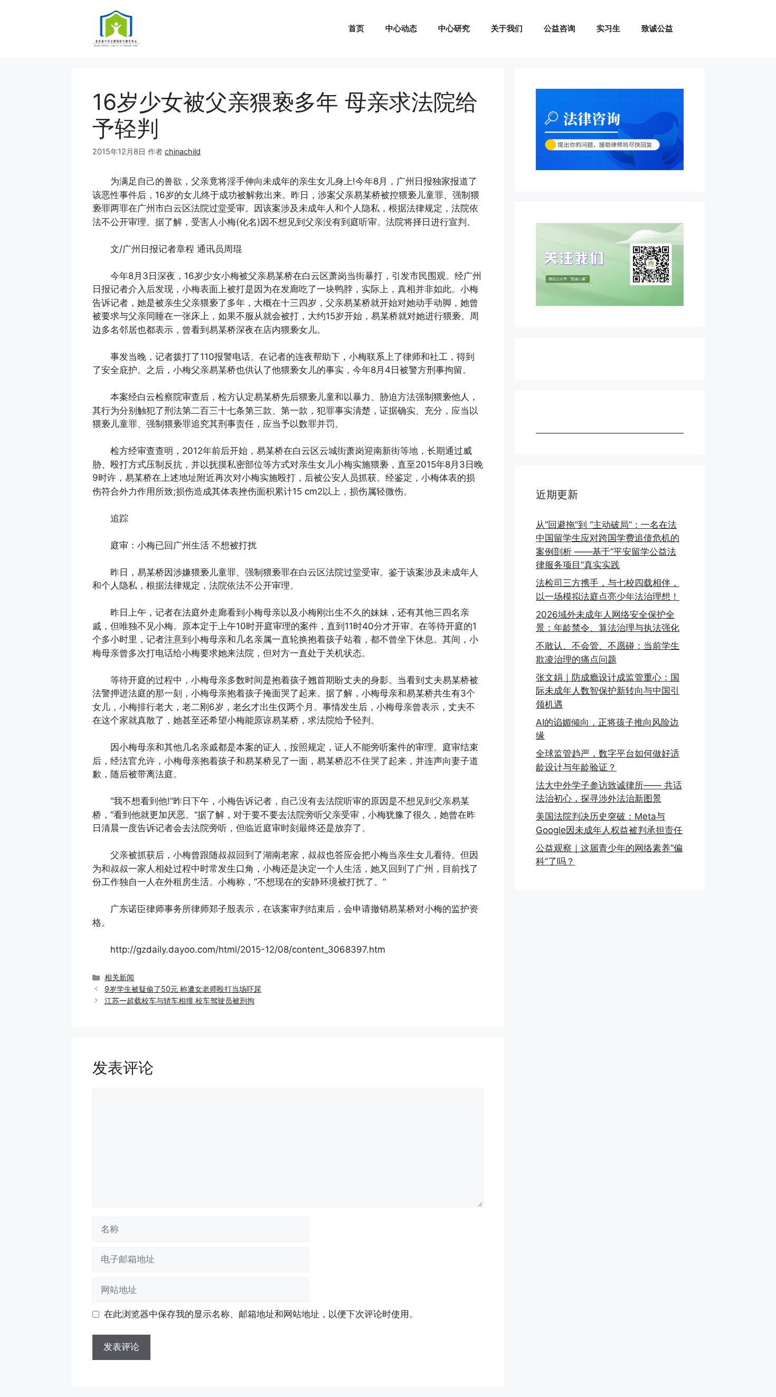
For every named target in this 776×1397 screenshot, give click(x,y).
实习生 (608, 28)
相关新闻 (119, 977)
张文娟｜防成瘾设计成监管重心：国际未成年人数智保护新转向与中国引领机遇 (607, 691)
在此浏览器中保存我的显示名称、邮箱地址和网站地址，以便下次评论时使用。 (261, 1314)
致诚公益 (657, 28)
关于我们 (507, 28)
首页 (356, 28)
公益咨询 (559, 28)
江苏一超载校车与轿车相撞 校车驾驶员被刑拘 (179, 1000)
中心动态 (401, 28)
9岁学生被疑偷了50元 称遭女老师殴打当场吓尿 (183, 988)
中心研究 (454, 28)
